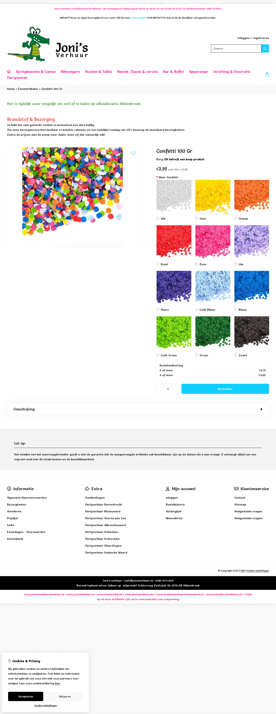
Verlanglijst (173, 511)
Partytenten (17, 77)
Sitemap (240, 504)
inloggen (172, 497)
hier (57, 683)
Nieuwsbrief (174, 518)
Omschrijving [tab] (24, 409)
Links (248, 594)
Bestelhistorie (175, 504)
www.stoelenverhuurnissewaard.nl (179, 594)
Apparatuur (198, 71)
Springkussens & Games (36, 71)
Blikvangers (70, 71)
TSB (242, 570)
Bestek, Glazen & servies (137, 71)
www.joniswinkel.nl (109, 594)
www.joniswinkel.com (139, 594)
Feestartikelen (28, 89)
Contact (239, 497)
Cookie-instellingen (258, 570)
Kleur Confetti (167, 177)
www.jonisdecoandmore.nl (224, 594)
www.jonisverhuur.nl (80, 594)
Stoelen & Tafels (98, 71)
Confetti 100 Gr (52, 89)
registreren (261, 38)
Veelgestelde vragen (248, 511)
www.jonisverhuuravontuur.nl (44, 594)
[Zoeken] (265, 48)
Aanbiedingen (95, 497)
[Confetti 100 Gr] (72, 247)
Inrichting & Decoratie (231, 71)
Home (11, 89)
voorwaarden (148, 599)
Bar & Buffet (173, 71)
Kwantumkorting (171, 365)
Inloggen (244, 38)
